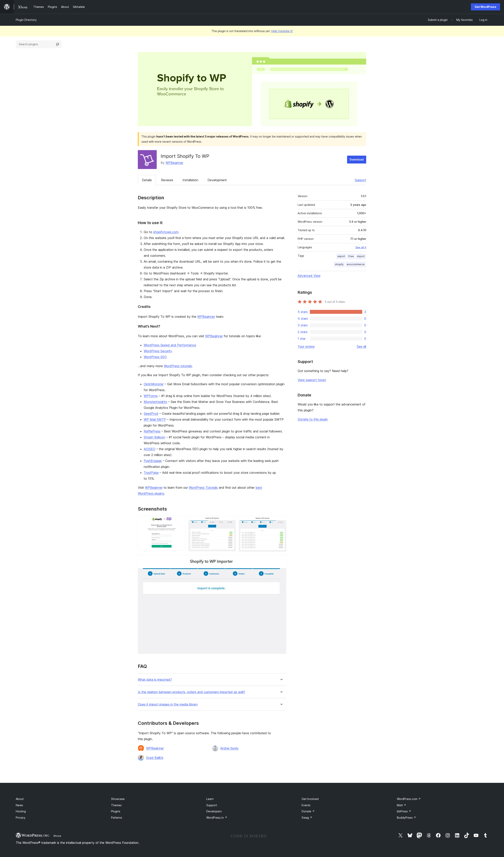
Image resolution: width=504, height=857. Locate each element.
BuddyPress (406, 817)
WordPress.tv (216, 817)
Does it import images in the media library (168, 704)
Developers (214, 811)
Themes (116, 805)
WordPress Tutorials (203, 487)
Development (217, 180)
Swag (307, 817)
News (19, 805)
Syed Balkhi (154, 758)
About (20, 799)
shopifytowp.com (165, 232)
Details (147, 180)
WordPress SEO (155, 357)
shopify (339, 264)
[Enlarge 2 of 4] (230, 521)
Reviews (167, 180)
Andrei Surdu (229, 748)
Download (357, 159)
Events (306, 805)
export (341, 256)
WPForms (151, 396)
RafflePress (152, 431)
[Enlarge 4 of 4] (281, 560)
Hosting (21, 811)
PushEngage (153, 461)
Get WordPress (485, 6)
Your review (306, 346)
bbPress (404, 811)
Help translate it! (282, 31)
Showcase (118, 799)
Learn (210, 799)
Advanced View (309, 276)
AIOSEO (149, 449)
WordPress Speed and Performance (170, 345)
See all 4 (360, 247)
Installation (190, 180)
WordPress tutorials (178, 366)
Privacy (20, 817)
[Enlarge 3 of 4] (281, 521)
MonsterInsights (155, 402)
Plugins (115, 811)
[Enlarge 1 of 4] (180, 521)
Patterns (116, 817)
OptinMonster (154, 384)
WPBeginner (174, 163)
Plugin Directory (26, 19)
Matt (401, 805)
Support (360, 180)
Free (351, 256)
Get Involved (310, 799)
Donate (308, 811)
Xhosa (57, 835)
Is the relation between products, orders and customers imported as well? (191, 692)
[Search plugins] (57, 44)
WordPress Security (158, 351)
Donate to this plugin (313, 419)
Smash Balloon (154, 437)
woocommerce (356, 264)
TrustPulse (151, 473)
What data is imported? (155, 680)
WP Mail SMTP (155, 419)
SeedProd (151, 414)
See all (361, 346)
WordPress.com (409, 799)
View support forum (312, 380)
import (361, 256)
